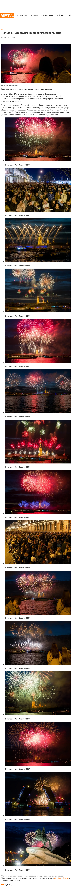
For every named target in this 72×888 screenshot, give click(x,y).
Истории (34, 15)
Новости (23, 15)
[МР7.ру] (7, 15)
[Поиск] (70, 15)
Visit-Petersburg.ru (61, 878)
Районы (60, 15)
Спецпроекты (47, 15)
